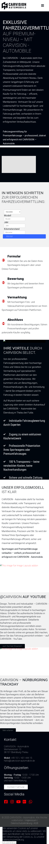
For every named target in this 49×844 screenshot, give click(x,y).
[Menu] (42, 5)
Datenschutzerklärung (21, 823)
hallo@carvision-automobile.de (19, 760)
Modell (7, 215)
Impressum (30, 820)
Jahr (6, 222)
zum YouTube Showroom (12, 646)
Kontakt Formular (15, 787)
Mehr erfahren (8, 730)
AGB (36, 823)
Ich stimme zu (9, 842)
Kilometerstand (11, 229)
